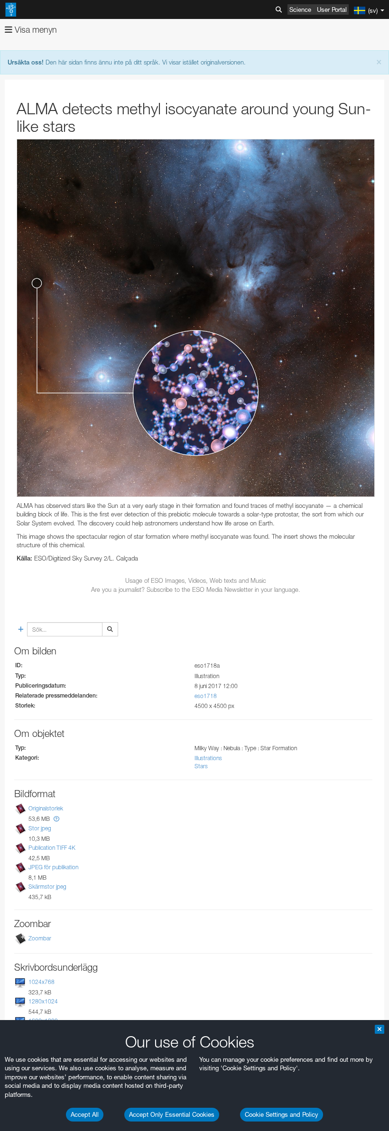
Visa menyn (34, 30)
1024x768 (41, 981)
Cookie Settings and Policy (281, 1114)
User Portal (332, 9)
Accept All (85, 1114)
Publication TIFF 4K (51, 847)
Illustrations (208, 758)
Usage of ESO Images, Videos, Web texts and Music (195, 580)
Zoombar (39, 938)
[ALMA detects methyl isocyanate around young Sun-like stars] (195, 318)
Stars (201, 766)
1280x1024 (43, 1001)
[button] (56, 818)
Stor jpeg (39, 828)
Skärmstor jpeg (47, 886)
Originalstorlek (45, 808)
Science (300, 9)
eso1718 (205, 695)
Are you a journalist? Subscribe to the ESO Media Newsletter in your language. (195, 589)
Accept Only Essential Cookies (171, 1114)
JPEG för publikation (53, 867)
